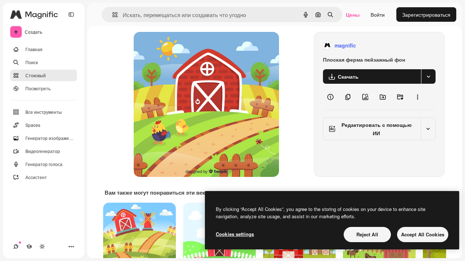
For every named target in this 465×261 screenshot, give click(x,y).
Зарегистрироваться (426, 14)
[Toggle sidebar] (71, 14)
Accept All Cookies (422, 234)
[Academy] (29, 246)
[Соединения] (16, 246)
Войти (378, 14)
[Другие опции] (417, 97)
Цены (353, 14)
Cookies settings (235, 234)
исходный (182, 45)
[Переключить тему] (42, 246)
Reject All (367, 234)
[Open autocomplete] (112, 14)
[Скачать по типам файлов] (428, 76)
